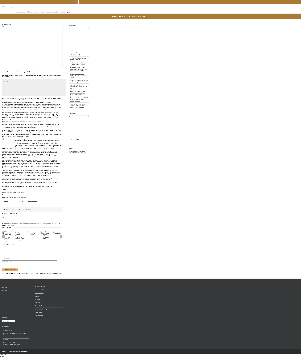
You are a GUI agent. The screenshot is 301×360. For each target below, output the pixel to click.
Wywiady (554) (39, 315)
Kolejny (10, 24)
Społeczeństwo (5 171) (41, 309)
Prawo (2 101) (38, 305)
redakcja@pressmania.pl (78, 151)
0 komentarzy (34, 201)
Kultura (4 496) (38, 296)
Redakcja (6, 201)
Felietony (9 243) (39, 293)
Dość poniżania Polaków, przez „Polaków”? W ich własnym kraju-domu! (78, 86)
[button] (72, 11)
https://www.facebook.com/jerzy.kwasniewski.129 (15, 197)
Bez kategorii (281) (40, 286)
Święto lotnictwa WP (75, 55)
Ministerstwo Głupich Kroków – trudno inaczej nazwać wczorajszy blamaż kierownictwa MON (78, 69)
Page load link (3, 354)
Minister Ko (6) (38, 299)
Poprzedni (5, 24)
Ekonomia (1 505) (39, 289)
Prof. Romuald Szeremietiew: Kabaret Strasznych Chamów (16, 338)
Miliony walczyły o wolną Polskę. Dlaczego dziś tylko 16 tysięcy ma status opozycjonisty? (78, 93)
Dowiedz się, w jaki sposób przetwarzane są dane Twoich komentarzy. (44, 273)
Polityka (29, 201)
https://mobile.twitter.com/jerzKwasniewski (13, 192)
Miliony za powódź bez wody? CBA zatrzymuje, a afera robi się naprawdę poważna (79, 99)
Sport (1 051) (38, 312)
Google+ (2, 356)
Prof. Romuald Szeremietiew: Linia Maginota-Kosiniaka (14, 334)
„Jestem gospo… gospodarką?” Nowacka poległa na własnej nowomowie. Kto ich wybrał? (78, 105)
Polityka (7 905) (39, 302)
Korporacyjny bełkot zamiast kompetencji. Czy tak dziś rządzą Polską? (78, 75)
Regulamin (5, 290)
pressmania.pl (82, 152)
